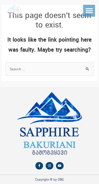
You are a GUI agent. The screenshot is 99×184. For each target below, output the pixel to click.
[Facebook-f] (39, 166)
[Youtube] (60, 166)
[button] (89, 11)
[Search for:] (49, 69)
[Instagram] (49, 166)
